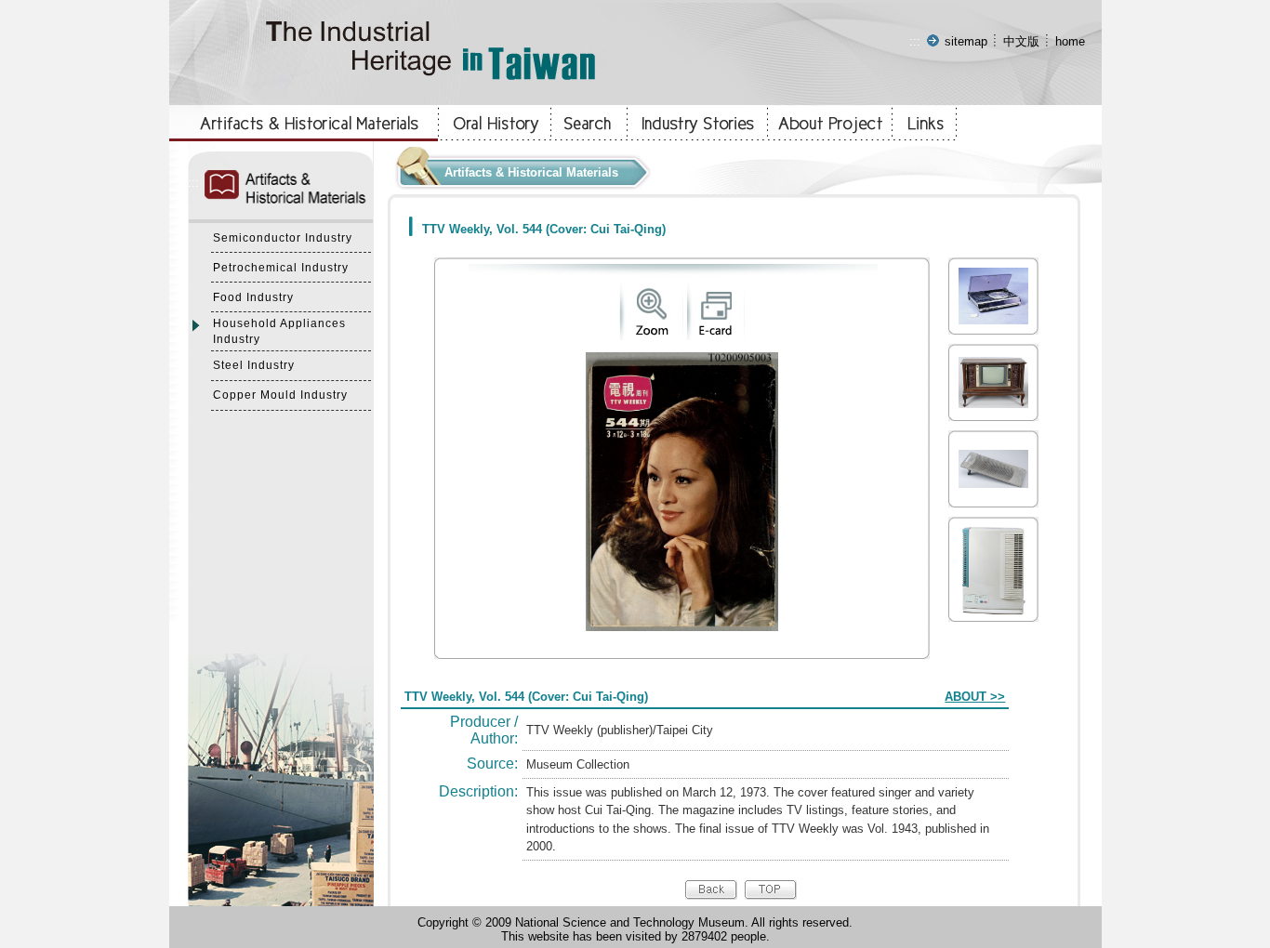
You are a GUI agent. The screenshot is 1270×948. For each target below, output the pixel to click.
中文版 (1021, 41)
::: (914, 41)
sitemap (966, 41)
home (1070, 41)
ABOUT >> (975, 697)
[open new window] (651, 336)
